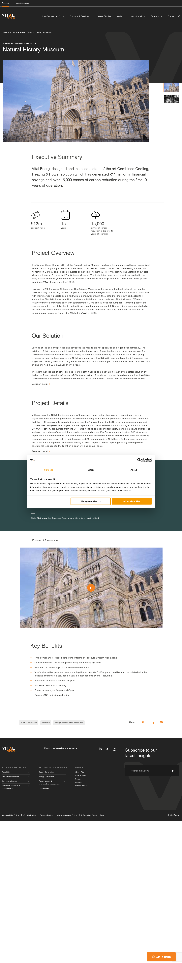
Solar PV (46, 723)
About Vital (136, 16)
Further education (29, 723)
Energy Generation (46, 772)
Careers (155, 16)
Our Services (44, 788)
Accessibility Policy (10, 815)
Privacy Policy (46, 815)
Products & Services (80, 16)
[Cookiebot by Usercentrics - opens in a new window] (139, 460)
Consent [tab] (48, 469)
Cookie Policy (29, 815)
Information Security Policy (93, 815)
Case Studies (104, 16)
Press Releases (81, 786)
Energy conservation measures (69, 723)
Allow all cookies (131, 501)
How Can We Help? (51, 16)
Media (119, 16)
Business (5, 3)
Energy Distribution (46, 777)
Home (6, 32)
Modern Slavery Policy (67, 815)
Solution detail (40, 383)
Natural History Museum (40, 32)
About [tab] (134, 469)
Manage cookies (89, 501)
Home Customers (22, 3)
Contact (171, 16)
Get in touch (163, 956)
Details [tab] (91, 469)
